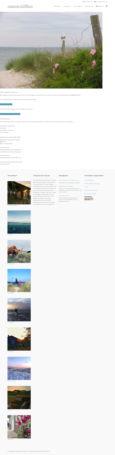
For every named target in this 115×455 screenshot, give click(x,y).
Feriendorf (66, 6)
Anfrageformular (7, 104)
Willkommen (57, 6)
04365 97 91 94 (88, 1)
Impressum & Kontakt (90, 194)
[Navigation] (106, 6)
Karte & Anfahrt (88, 180)
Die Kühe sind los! (68, 198)
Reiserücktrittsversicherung (92, 183)
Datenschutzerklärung (90, 190)
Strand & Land (89, 6)
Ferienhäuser (77, 6)
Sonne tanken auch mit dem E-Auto (69, 181)
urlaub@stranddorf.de (101, 1)
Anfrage (100, 6)
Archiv (86, 187)
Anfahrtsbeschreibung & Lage (10, 114)
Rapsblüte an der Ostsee (70, 189)
